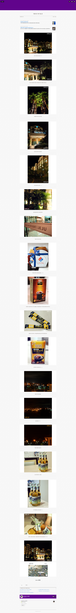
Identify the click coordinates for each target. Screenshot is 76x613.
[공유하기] (22, 585)
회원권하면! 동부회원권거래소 (24, 21)
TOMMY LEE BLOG (24, 603)
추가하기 (54, 596)
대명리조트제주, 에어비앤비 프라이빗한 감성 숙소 (27, 27)
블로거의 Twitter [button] (74, 2)
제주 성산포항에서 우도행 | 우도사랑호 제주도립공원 (25, 589)
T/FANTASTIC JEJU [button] (22, 16)
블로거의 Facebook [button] (72, 2)
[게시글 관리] (23, 585)
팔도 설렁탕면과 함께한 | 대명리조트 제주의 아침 (44, 589)
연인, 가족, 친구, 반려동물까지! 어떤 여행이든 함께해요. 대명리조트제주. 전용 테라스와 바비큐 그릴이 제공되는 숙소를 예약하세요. (35, 28)
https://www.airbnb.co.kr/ (23, 26)
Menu (2, 1)
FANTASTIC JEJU (23, 588)
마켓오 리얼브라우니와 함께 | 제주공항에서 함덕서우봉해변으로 (27, 592)
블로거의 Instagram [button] (69, 2)
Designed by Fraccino (38, 611)
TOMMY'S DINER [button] (38, 5)
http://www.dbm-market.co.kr (24, 20)
